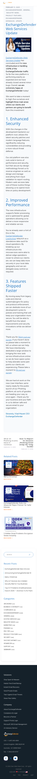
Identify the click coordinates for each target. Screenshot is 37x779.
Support (7, 646)
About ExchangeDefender (13, 709)
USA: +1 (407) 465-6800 (11, 740)
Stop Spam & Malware (11, 680)
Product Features (13, 15)
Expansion (10, 21)
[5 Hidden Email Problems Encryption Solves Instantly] (18, 524)
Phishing (7, 628)
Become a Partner (10, 717)
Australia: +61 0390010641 (12, 748)
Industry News (12, 13)
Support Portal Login (11, 720)
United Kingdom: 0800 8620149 (14, 744)
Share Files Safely (10, 698)
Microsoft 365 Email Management (15, 724)
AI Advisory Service (10, 728)
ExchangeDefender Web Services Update (17, 59)
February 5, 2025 (13, 7)
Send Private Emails (10, 691)
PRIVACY (25, 775)
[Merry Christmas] (18, 468)
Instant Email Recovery (11, 687)
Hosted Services (10, 619)
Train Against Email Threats (13, 695)
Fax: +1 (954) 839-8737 (11, 752)
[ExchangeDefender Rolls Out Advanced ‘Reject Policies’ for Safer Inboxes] (18, 494)
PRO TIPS (7, 631)
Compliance (8, 610)
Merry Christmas (10, 477)
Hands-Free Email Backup (12, 683)
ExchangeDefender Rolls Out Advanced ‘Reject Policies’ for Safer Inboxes (17, 505)
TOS (19, 775)
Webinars (7, 649)
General (26, 10)
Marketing (8, 625)
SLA (14, 775)
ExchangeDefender (14, 10)
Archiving (8, 604)
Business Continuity (11, 607)
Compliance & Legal (10, 713)
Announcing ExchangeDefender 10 (18, 573)
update (19, 21)
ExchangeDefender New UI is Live (17, 569)
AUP (32, 775)
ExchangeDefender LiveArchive (14, 237)
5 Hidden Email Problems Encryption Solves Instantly (18, 534)
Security (7, 637)
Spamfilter (8, 643)
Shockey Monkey (10, 640)
